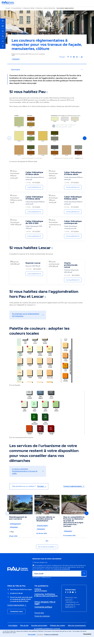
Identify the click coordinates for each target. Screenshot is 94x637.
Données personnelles (39, 625)
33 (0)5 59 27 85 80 (16, 593)
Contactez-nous (16, 611)
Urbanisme (15, 59)
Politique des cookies (57, 625)
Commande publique (43, 607)
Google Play (70, 604)
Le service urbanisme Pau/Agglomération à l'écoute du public (24, 471)
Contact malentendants (74, 486)
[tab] (46, 540)
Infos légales (12, 625)
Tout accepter (32, 634)
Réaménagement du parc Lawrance (18, 518)
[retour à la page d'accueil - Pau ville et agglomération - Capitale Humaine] (8, 4)
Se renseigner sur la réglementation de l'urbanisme (25, 315)
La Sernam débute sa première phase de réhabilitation (45, 519)
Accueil (8, 8)
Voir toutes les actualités (46, 547)
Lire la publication (35, 187)
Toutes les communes (42, 616)
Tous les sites (39, 613)
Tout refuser (40, 634)
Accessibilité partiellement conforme (47, 628)
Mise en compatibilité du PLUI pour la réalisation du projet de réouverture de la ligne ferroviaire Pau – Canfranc (73, 521)
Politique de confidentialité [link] (51, 634)
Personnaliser (87, 634)
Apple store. (70, 607)
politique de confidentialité (62, 569)
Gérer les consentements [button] (77, 625)
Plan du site (24, 625)
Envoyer (40, 486)
